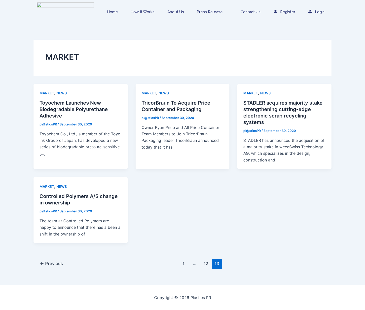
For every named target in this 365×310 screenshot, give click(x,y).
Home (112, 12)
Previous (51, 263)
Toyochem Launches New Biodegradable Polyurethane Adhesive (73, 109)
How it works (142, 12)
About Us (175, 12)
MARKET (46, 93)
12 (206, 263)
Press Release (210, 12)
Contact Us (250, 12)
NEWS (61, 93)
